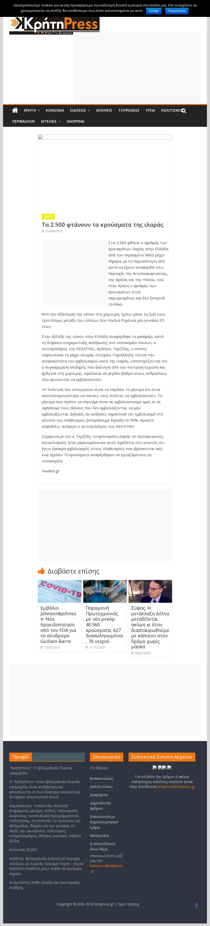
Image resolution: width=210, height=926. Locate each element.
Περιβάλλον (23, 121)
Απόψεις (104, 110)
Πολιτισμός (172, 110)
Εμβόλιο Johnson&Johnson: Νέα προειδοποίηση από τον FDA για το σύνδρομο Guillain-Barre (58, 624)
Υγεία (150, 110)
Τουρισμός (129, 110)
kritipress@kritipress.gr (176, 786)
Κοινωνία (55, 110)
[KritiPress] (54, 18)
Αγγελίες (49, 121)
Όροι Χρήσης (128, 904)
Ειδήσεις (78, 110)
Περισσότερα (177, 11)
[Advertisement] (137, 68)
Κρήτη (30, 110)
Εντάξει (154, 11)
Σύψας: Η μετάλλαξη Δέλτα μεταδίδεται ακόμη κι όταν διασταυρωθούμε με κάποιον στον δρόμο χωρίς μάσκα (150, 627)
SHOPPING (76, 121)
